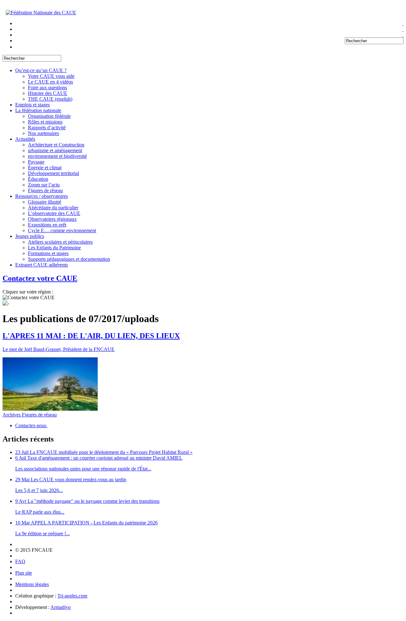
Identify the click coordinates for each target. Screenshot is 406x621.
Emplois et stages (32, 104)
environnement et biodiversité (57, 156)
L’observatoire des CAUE (54, 213)
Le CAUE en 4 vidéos (50, 81)
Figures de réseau (45, 190)
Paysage (36, 162)
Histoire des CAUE (47, 93)
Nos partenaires (43, 133)
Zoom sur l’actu (44, 184)
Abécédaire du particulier (53, 207)
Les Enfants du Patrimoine (54, 247)
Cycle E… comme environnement (62, 230)
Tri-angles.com (72, 595)
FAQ (20, 561)
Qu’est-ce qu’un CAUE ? (41, 70)
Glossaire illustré (44, 202)
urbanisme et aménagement (55, 150)
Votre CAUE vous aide (51, 76)
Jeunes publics (29, 236)
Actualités (25, 139)
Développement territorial (53, 173)
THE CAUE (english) (50, 99)
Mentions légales (32, 584)
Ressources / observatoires (41, 196)
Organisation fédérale (49, 116)
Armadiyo (60, 607)
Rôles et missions (45, 122)
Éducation (38, 179)
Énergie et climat (45, 167)
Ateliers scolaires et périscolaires (60, 242)
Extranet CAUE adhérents (41, 264)
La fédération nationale (38, 110)
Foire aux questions (47, 87)
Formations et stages (48, 253)
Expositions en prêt (47, 224)
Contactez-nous (31, 425)
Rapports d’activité (47, 127)
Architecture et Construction (56, 144)
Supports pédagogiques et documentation (69, 259)
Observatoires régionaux (52, 219)
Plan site (23, 573)
